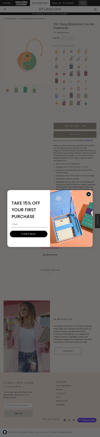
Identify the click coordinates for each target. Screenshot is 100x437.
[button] (5, 432)
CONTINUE (28, 233)
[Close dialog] (88, 194)
